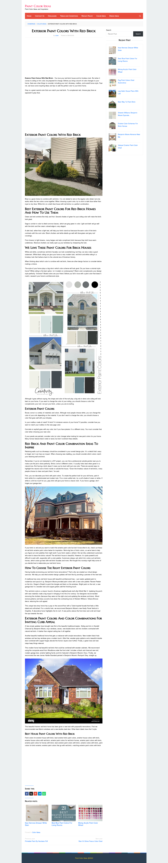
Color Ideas (36, 832)
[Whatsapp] (44, 794)
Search (108, 30)
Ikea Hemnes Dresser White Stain (36, 824)
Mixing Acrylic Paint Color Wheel (88, 824)
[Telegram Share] (40, 794)
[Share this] (27, 794)
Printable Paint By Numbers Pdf (36, 839)
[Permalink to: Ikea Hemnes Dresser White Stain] (37, 813)
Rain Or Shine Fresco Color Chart (90, 839)
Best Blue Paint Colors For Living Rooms (62, 824)
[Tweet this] (31, 794)
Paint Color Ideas (38, 6)
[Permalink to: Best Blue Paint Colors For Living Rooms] (64, 813)
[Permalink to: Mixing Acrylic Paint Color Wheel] (90, 813)
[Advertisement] (63, 57)
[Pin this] (35, 794)
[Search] (140, 16)
